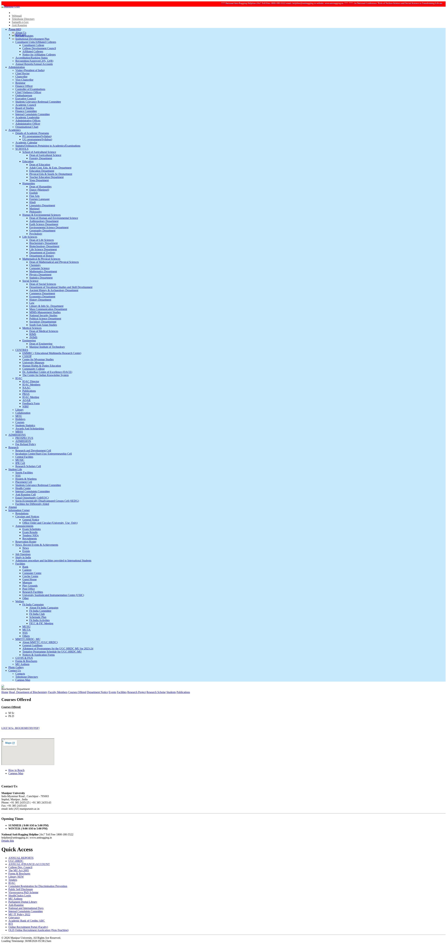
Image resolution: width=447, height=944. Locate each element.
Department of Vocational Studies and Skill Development (60, 287)
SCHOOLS (21, 148)
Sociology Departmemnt (42, 321)
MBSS (19, 431)
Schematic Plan (37, 617)
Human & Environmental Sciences (41, 214)
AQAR (26, 400)
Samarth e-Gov (20, 22)
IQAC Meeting (30, 397)
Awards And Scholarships (29, 428)
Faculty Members (57, 692)
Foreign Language (39, 199)
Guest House (29, 579)
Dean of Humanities (40, 186)
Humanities (28, 183)
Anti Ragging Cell (25, 494)
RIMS (32, 334)
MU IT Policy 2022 (19, 914)
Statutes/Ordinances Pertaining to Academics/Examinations (47, 145)
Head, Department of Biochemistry (28, 692)
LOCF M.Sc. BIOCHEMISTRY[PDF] (20, 728)
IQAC (18, 378)
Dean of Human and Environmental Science (53, 217)
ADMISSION (23, 441)
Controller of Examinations (30, 89)
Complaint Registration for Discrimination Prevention (37, 886)
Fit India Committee (40, 610)
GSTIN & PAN (24, 657)
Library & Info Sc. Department (46, 305)
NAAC (26, 387)
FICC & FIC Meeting (41, 623)
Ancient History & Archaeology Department (53, 290)
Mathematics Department (43, 271)
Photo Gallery (16, 667)
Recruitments (29, 538)
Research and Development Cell (33, 450)
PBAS (26, 393)
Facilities (20, 563)
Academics (14, 129)
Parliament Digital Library (22, 901)
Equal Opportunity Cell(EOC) (32, 497)
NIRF (25, 406)
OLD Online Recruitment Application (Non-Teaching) (38, 930)
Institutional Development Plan (32, 38)
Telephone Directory (23, 18)
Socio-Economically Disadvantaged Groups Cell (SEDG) (47, 500)
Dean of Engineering (40, 343)
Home (4, 692)
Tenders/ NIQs (30, 535)
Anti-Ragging (16, 904)
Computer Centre (31, 573)
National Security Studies (43, 315)
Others (26, 635)
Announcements (24, 525)
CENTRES (21, 349)
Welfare (19, 601)
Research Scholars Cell (28, 466)
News (25, 547)
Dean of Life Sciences (41, 239)
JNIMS (33, 337)
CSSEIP (27, 356)
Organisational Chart (26, 126)
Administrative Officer (27, 123)
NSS (18, 475)
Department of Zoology (42, 252)
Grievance (14, 917)
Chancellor (21, 76)
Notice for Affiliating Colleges (39, 54)
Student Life (15, 469)
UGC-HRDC (15, 860)
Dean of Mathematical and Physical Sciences (54, 261)
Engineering (29, 340)
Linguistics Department (42, 205)
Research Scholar (156, 692)
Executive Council (25, 98)
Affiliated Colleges (32, 51)
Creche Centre (30, 576)
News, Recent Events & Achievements (36, 544)
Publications (29, 390)
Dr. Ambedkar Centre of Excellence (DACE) (47, 371)
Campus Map (22, 679)
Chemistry (35, 265)
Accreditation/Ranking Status (31, 57)
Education (28, 161)
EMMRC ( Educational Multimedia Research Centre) (51, 353)
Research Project (136, 692)
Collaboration (22, 412)
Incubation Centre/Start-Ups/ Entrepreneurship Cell (43, 453)
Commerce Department (42, 293)
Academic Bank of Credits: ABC (26, 920)
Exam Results (30, 532)
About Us (20, 32)
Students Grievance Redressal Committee (38, 101)
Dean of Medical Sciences (43, 331)
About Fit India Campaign (43, 607)
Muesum (27, 582)
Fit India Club (37, 613)
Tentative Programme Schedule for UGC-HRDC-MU (52, 651)
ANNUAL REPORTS (21, 857)
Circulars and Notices (27, 516)
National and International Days (25, 908)
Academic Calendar (26, 142)
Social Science (30, 280)
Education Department (41, 170)
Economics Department (42, 296)
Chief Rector (22, 73)
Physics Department (40, 274)
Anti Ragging (19, 25)
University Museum (33, 362)
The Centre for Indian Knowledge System (45, 375)
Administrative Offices (27, 120)
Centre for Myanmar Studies (38, 359)
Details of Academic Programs (32, 133)
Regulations (21, 513)
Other (25, 598)
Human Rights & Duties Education (41, 365)
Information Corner (19, 510)
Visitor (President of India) (30, 70)
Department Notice (97, 692)
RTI (10, 923)
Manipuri (34, 208)
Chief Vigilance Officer (28, 92)
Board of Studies (24, 107)
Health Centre (23, 488)
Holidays (20, 419)
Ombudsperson (23, 95)
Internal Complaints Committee (32, 114)
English (33, 192)
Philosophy (35, 211)
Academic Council (25, 104)
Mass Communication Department (48, 309)
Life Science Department (43, 249)
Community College (33, 368)
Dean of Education (39, 164)
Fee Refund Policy (25, 444)
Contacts (20, 673)
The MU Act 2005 (18, 870)
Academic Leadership (27, 117)
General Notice (30, 519)
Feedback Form (31, 403)
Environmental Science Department (48, 227)
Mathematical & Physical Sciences (41, 258)
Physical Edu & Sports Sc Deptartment (50, 173)
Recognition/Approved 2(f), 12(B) (34, 60)
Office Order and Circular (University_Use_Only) (50, 522)
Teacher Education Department (46, 177)
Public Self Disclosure (20, 889)
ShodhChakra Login (19, 895)
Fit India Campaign (33, 604)
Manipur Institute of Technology (47, 346)
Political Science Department (45, 318)
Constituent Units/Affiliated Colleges (35, 42)
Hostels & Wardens (26, 478)
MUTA (26, 629)
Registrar (20, 82)
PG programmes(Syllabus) (37, 136)
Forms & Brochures (26, 661)
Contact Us (14, 670)
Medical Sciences (32, 327)
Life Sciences (29, 236)
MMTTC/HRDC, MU (27, 639)
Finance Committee (26, 111)
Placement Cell (23, 481)
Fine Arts (34, 195)
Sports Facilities (24, 472)
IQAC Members (31, 384)
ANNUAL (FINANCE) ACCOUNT (29, 864)
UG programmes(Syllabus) (37, 139)
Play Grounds (30, 585)
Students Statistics (25, 425)
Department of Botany (41, 255)
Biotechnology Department (44, 246)
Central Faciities (24, 456)
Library (19, 409)
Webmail (17, 15)
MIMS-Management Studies (45, 312)
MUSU (26, 626)
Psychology (35, 233)
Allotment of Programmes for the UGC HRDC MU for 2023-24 (57, 648)
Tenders (12, 879)
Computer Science (39, 268)
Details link (7, 840)
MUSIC (19, 459)
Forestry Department (40, 158)
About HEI (14, 29)
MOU (18, 415)
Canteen (26, 569)
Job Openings (23, 554)
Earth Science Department (43, 224)
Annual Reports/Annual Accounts (34, 64)
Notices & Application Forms (38, 654)
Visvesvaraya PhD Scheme (23, 892)
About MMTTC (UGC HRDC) (40, 642)
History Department (40, 299)
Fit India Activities (39, 620)
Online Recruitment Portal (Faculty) (28, 926)
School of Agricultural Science (39, 151)
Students (171, 692)
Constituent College (33, 45)
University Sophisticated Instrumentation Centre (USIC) (53, 595)
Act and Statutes (24, 35)
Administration (16, 67)
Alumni (12, 507)
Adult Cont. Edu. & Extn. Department (50, 167)
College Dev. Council (20, 867)
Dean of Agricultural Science (45, 155)
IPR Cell (20, 463)
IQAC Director (30, 381)
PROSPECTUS (24, 437)
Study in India (23, 557)
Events (26, 551)
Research (13, 447)
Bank (25, 566)
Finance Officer (24, 86)
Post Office (28, 588)
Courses (19, 422)
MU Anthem (22, 664)
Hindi (32, 202)
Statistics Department (41, 277)
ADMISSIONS (17, 434)
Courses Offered (77, 692)
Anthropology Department (43, 221)
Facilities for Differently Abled (32, 503)
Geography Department (42, 230)
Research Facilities (32, 591)
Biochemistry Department (43, 243)
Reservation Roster (25, 541)
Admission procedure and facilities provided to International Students (53, 560)
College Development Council (39, 48)
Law (31, 302)
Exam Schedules (31, 529)
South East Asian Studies (43, 324)
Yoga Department (39, 180)
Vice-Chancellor (24, 79)
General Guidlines (32, 645)
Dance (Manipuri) (39, 189)
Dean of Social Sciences (42, 283)
